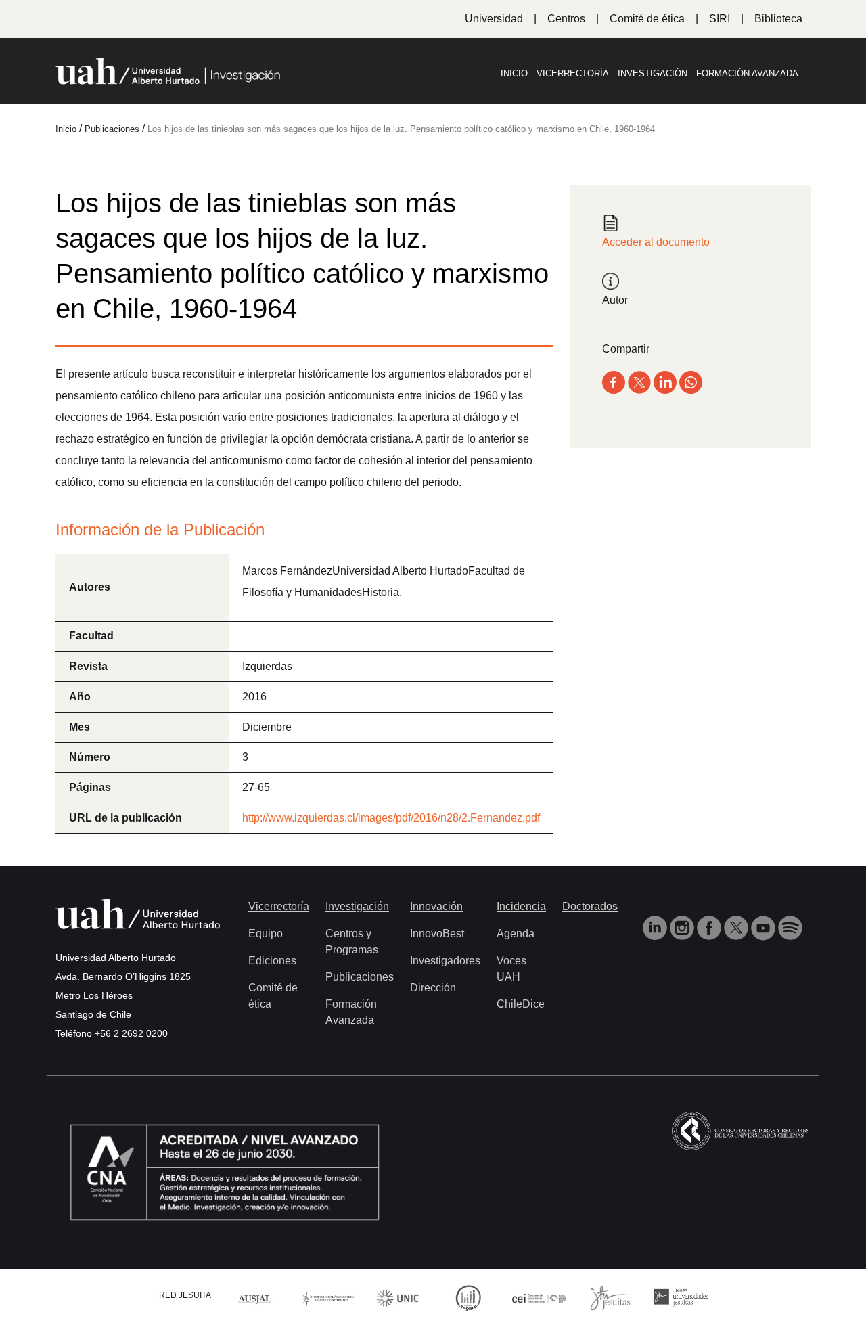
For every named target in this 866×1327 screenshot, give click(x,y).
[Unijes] (681, 1297)
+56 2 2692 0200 (131, 1033)
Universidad (494, 18)
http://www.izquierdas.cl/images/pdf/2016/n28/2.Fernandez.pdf (391, 818)
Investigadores (445, 960)
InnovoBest (437, 933)
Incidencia (521, 906)
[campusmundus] (539, 1297)
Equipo (265, 933)
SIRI (719, 18)
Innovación (436, 906)
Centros (566, 18)
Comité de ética (647, 18)
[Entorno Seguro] (468, 1297)
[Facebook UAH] (710, 927)
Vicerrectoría (573, 73)
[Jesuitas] (610, 1297)
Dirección (433, 987)
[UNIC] (397, 1297)
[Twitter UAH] (737, 927)
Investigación (652, 73)
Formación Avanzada (747, 73)
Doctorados (590, 906)
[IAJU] (327, 1297)
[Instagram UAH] (683, 927)
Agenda (515, 933)
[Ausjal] (256, 1297)
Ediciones (272, 960)
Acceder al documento (656, 242)
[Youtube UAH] (764, 927)
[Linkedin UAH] (656, 927)
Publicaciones (359, 977)
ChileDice (521, 1004)
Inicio (514, 73)
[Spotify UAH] (790, 927)
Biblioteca (778, 18)
